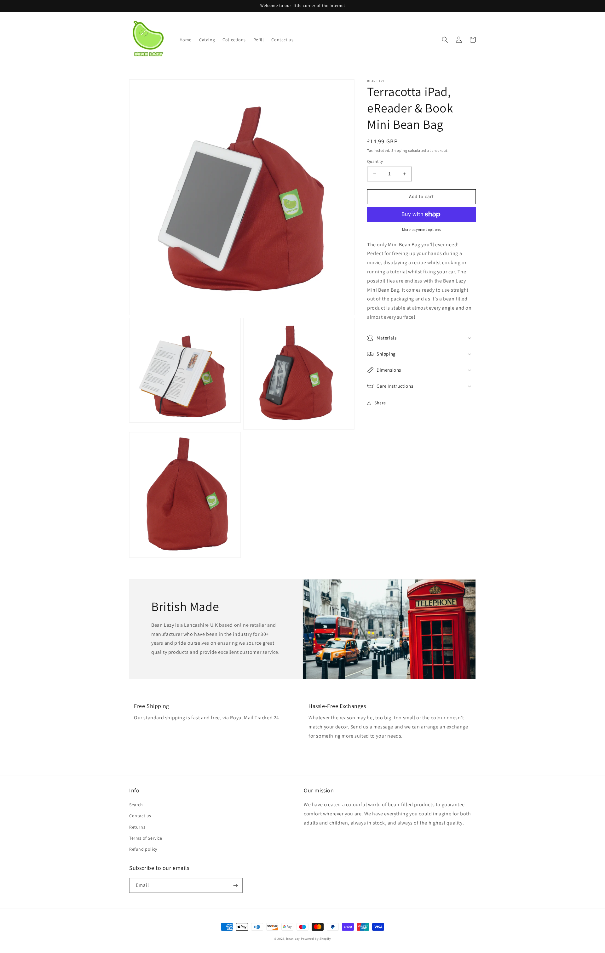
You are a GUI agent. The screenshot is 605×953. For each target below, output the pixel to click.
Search (136, 804)
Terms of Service (145, 838)
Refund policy (143, 849)
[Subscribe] (235, 885)
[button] (445, 40)
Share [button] (380, 403)
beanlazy (293, 939)
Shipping (399, 150)
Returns (137, 827)
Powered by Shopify (316, 939)
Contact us (140, 816)
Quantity (375, 161)
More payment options (421, 229)
